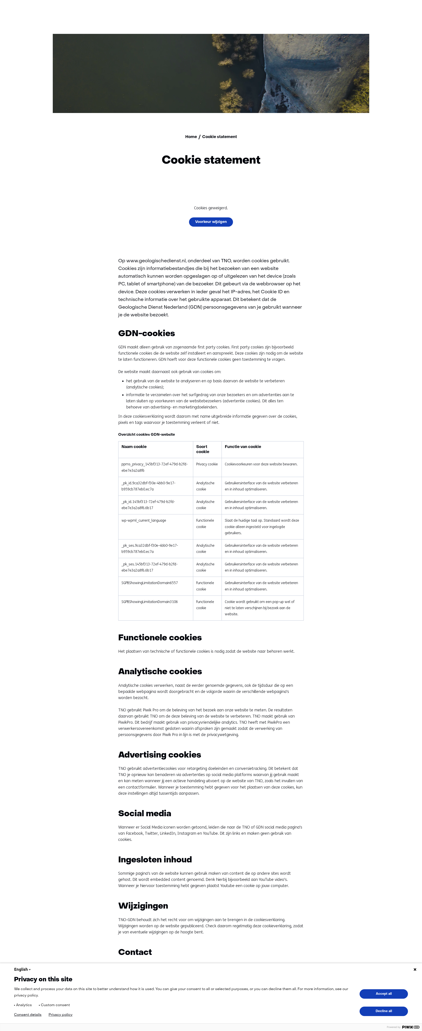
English (21, 969)
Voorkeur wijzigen (211, 222)
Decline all (384, 1011)
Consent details (28, 1015)
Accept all (384, 993)
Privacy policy (61, 1015)
